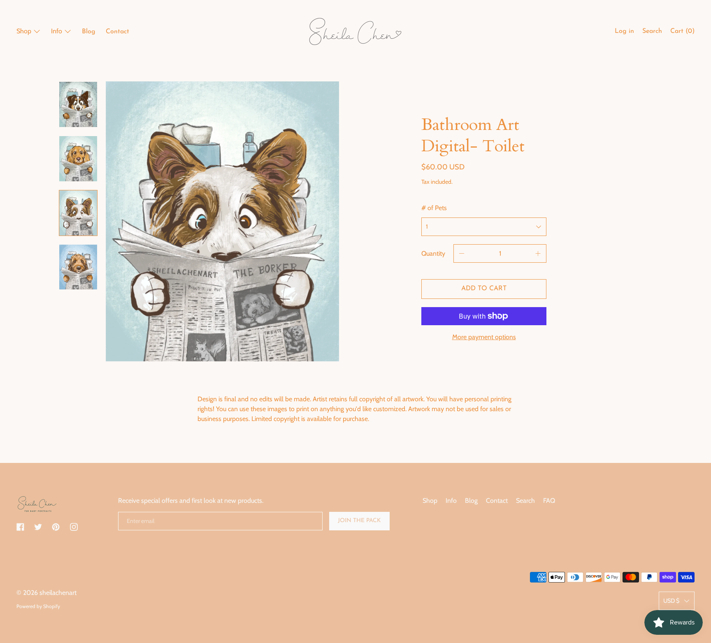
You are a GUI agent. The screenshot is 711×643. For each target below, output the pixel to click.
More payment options (484, 337)
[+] (538, 253)
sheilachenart (58, 593)
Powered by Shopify (38, 606)
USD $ (671, 600)
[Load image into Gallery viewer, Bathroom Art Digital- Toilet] (78, 104)
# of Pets (434, 208)
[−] (461, 253)
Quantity (433, 253)
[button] (652, 32)
